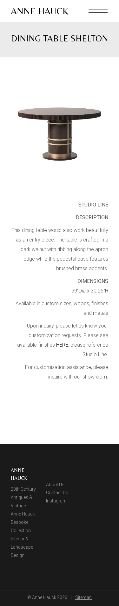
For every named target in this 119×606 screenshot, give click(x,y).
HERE (62, 345)
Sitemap (83, 597)
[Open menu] (98, 11)
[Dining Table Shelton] (59, 132)
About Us (55, 484)
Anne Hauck (39, 11)
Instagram (56, 500)
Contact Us (57, 492)
